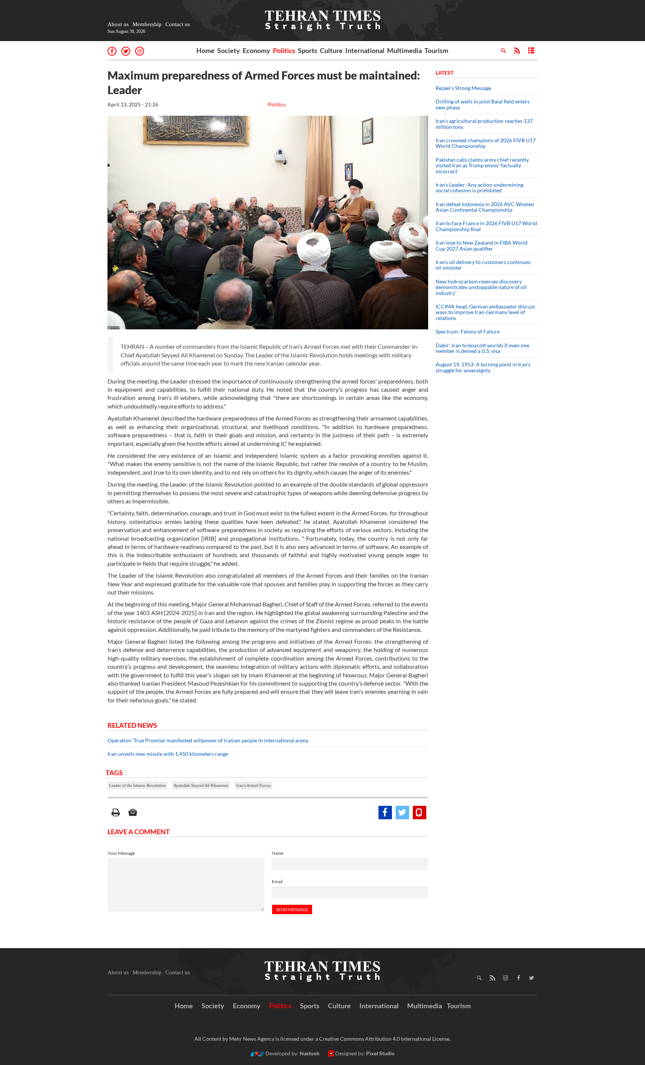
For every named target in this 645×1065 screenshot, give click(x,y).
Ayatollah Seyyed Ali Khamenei (201, 785)
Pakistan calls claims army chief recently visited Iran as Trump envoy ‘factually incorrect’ (482, 165)
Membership (147, 24)
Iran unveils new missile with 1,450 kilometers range (168, 754)
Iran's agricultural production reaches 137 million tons (484, 124)
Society (228, 50)
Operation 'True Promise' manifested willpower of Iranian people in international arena (208, 740)
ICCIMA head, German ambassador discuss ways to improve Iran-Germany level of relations (485, 312)
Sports (307, 50)
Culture (331, 50)
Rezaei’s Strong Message (463, 88)
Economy (256, 50)
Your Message (121, 853)
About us (118, 24)
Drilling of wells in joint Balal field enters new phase (483, 104)
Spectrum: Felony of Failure (468, 331)
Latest (445, 72)
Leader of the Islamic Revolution (137, 785)
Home (205, 50)
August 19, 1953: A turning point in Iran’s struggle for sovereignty (483, 367)
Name (277, 853)
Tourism (436, 50)
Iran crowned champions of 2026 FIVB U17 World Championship (486, 143)
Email (277, 881)
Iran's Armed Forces (253, 785)
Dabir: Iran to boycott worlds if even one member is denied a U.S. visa (482, 348)
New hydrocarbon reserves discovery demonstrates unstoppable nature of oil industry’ (481, 287)
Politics (284, 50)
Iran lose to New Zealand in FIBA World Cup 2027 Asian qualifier (481, 245)
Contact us (177, 24)
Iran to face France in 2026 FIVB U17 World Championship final (486, 226)
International (364, 50)
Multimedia (404, 50)
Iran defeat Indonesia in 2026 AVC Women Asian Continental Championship (485, 207)
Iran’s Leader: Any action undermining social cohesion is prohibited (479, 187)
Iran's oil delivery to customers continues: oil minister (484, 265)
